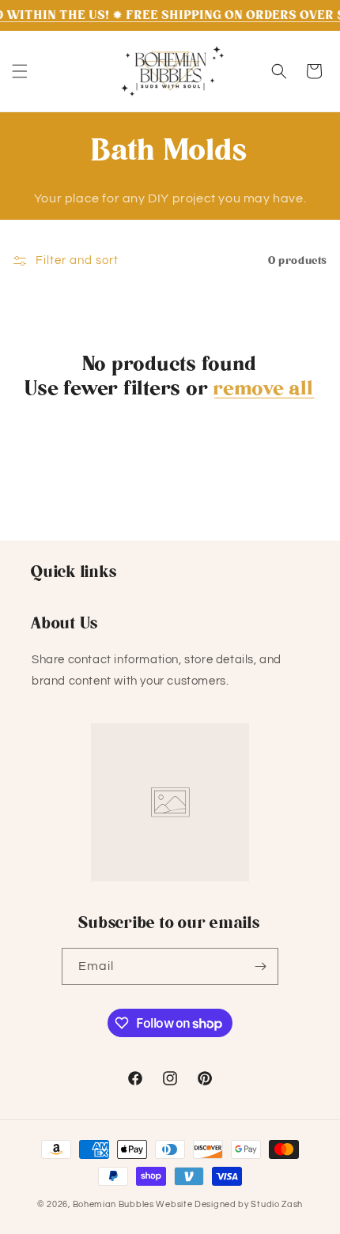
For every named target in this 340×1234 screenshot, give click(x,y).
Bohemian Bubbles (113, 1204)
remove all (264, 388)
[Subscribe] (260, 966)
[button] (19, 71)
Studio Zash (277, 1204)
